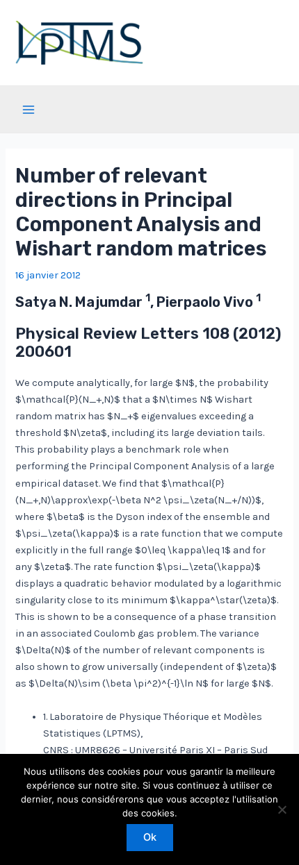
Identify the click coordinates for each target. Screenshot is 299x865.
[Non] (282, 809)
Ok (149, 837)
